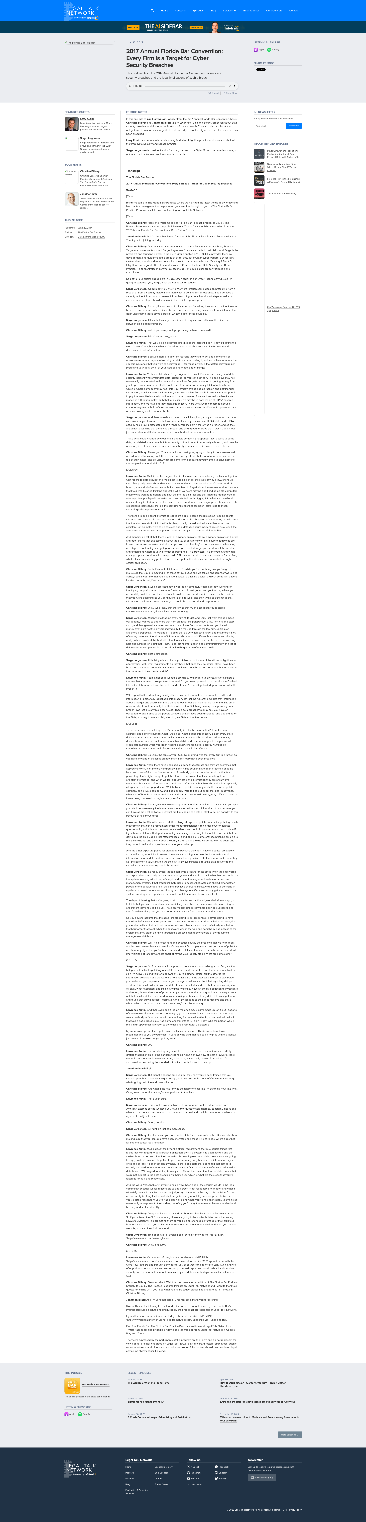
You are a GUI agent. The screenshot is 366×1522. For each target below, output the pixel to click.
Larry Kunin (87, 119)
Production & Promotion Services (137, 1492)
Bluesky (222, 1478)
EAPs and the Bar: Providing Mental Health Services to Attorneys (257, 1402)
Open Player (231, 93)
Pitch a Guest (161, 1484)
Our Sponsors (274, 10)
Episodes (198, 10)
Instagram (195, 1472)
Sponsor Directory (164, 1467)
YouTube (194, 1478)
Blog (213, 10)
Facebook (223, 1467)
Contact (293, 10)
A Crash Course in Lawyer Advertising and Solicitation (159, 1417)
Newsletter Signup (263, 1477)
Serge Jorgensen (90, 138)
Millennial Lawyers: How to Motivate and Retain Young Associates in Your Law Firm (259, 1418)
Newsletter (196, 1484)
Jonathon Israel (89, 194)
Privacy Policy (295, 1509)
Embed (215, 93)
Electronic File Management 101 (146, 1402)
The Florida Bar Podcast (90, 232)
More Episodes (288, 1434)
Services (228, 10)
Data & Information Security (91, 236)
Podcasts (180, 10)
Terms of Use (280, 1509)
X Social (194, 1467)
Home (164, 10)
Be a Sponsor (251, 10)
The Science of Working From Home (149, 1383)
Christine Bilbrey (90, 171)
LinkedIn (222, 1472)
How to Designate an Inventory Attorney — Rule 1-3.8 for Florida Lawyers (253, 1384)
